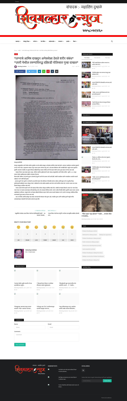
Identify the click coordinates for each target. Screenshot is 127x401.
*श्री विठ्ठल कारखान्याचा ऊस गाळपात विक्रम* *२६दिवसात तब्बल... (67, 378)
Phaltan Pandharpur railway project (92, 238)
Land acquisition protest (89, 249)
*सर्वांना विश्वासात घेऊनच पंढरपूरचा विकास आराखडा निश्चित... (101, 103)
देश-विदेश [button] (43, 41)
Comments (19, 320)
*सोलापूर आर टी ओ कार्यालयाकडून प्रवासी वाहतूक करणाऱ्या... (46, 307)
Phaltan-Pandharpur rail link (90, 231)
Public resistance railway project (91, 242)
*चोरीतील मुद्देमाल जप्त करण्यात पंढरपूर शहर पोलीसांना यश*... (101, 73)
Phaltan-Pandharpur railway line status (92, 252)
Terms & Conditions (106, 398)
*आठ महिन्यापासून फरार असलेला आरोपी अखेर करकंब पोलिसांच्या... (67, 307)
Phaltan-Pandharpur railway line (91, 260)
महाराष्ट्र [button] (18, 41)
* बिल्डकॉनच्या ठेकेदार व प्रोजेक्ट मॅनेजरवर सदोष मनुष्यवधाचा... (45, 284)
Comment (17, 331)
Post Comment (20, 344)
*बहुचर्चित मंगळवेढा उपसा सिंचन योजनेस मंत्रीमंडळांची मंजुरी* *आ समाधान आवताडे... (30, 214)
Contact (17, 1)
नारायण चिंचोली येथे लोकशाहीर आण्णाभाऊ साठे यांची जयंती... (102, 83)
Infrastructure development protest (92, 245)
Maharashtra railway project (90, 234)
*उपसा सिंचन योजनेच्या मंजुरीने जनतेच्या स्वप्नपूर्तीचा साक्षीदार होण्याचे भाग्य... (63, 214)
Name (16, 324)
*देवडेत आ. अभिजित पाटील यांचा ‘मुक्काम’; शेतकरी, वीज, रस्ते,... (101, 158)
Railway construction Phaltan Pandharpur (93, 256)
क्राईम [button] (68, 41)
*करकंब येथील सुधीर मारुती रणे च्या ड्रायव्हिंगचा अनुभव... (23, 284)
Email (49, 324)
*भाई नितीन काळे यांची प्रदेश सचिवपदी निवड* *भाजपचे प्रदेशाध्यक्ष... (67, 370)
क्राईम (19, 50)
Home (15, 50)
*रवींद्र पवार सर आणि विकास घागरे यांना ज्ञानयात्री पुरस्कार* (100, 93)
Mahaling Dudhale (22, 66)
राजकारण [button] (60, 41)
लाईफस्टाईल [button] (52, 41)
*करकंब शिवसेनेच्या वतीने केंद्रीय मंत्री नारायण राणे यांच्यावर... (68, 386)
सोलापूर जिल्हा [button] (26, 41)
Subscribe (107, 381)
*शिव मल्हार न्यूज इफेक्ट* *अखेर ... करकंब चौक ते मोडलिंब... (97, 215)
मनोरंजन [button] (35, 41)
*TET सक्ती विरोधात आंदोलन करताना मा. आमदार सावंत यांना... (101, 63)
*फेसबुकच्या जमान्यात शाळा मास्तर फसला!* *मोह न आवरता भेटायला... (23, 307)
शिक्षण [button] (74, 41)
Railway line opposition (105, 234)
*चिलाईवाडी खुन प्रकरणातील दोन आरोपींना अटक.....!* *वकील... (67, 284)
